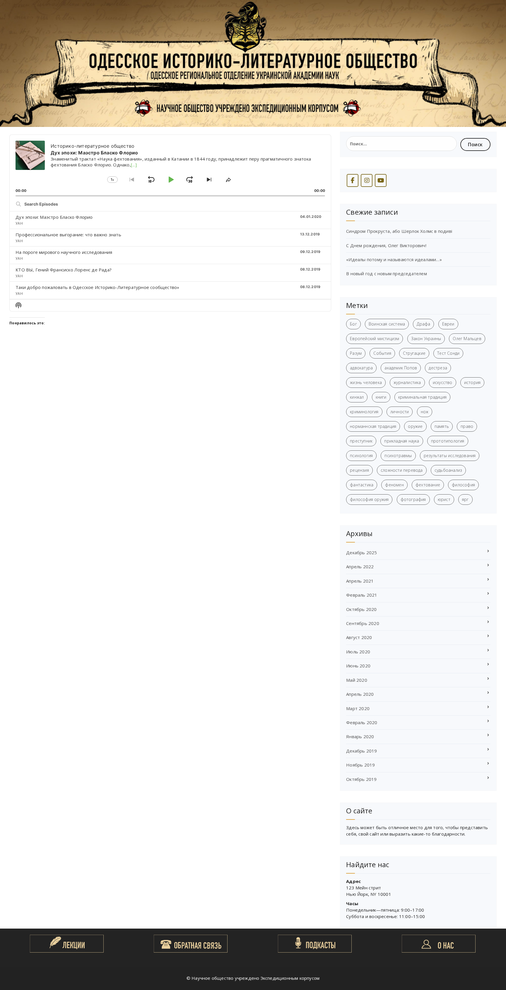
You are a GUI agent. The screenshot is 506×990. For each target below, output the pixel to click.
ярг (465, 499)
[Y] (381, 180)
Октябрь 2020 (361, 609)
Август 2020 (359, 637)
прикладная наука (401, 441)
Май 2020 (356, 680)
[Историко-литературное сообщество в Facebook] (352, 180)
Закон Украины (426, 338)
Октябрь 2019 (361, 779)
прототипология (447, 441)
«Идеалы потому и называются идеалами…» (394, 259)
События (382, 353)
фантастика (361, 485)
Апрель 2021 (360, 581)
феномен (394, 485)
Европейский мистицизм (374, 338)
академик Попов (400, 368)
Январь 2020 (360, 736)
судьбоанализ (448, 470)
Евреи (448, 324)
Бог (353, 324)
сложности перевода (402, 470)
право (467, 426)
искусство (442, 382)
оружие (415, 426)
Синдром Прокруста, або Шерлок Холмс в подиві (399, 231)
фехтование (428, 485)
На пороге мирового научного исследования (64, 252)
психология (361, 455)
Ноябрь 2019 (360, 765)
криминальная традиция (422, 397)
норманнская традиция (373, 426)
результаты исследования (450, 455)
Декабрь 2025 (361, 552)
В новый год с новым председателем (386, 273)
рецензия (359, 470)
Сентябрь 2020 (362, 623)
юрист (444, 499)
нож (425, 411)
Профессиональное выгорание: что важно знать (68, 234)
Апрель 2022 (360, 566)
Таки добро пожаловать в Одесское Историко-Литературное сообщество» (97, 287)
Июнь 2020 (358, 666)
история (472, 382)
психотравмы (398, 455)
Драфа (423, 324)
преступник (361, 441)
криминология (364, 411)
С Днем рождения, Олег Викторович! (386, 245)
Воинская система (387, 324)
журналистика (407, 382)
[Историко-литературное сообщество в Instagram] (366, 180)
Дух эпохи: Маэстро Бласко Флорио (54, 217)
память (442, 426)
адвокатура (361, 368)
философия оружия (369, 499)
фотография (413, 499)
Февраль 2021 (361, 595)
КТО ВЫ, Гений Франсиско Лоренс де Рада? (64, 270)
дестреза (438, 368)
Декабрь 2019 (361, 751)
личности (399, 411)
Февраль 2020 (361, 722)
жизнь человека (366, 382)
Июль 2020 (358, 652)
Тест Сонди (448, 353)
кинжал (357, 397)
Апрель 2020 (360, 694)
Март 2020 (358, 708)
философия (463, 485)
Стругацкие (414, 353)
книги (381, 397)
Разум (356, 353)
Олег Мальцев (467, 338)
